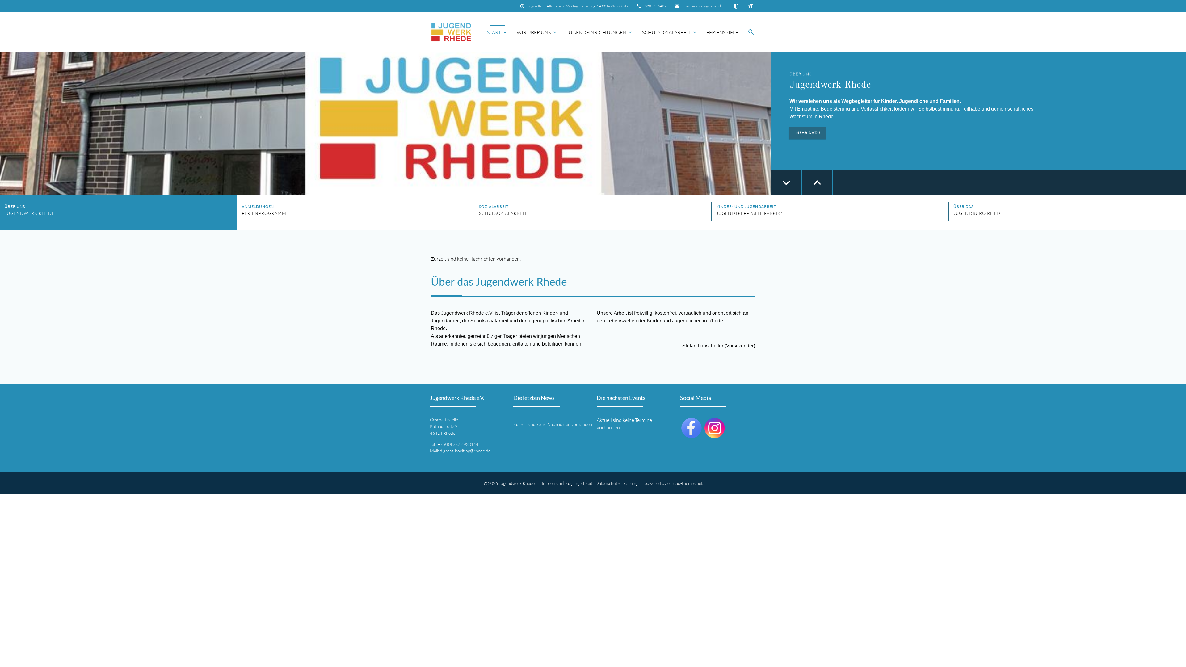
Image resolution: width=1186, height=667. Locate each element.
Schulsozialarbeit (666, 32)
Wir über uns (534, 32)
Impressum (552, 483)
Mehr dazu (808, 132)
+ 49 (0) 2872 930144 (458, 444)
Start (494, 32)
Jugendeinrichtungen (596, 32)
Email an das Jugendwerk (702, 6)
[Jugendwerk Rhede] (451, 32)
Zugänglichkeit (578, 483)
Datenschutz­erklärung (616, 483)
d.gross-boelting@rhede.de (465, 450)
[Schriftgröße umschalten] (750, 6)
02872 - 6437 (656, 6)
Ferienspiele (722, 32)
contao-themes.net (685, 483)
